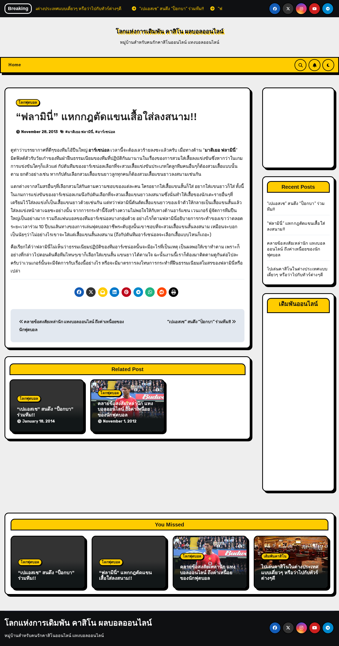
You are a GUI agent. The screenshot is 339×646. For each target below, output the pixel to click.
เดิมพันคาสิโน (275, 556)
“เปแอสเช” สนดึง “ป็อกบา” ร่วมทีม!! (199, 321)
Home (14, 65)
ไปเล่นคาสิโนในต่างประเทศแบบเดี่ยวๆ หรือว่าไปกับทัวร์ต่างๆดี (289, 572)
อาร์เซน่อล (106, 132)
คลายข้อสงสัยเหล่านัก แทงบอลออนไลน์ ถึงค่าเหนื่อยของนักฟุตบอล (125, 409)
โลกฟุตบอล (28, 102)
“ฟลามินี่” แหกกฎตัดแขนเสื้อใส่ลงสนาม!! (125, 575)
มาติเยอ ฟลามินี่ (80, 132)
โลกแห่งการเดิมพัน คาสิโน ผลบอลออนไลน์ (170, 31)
